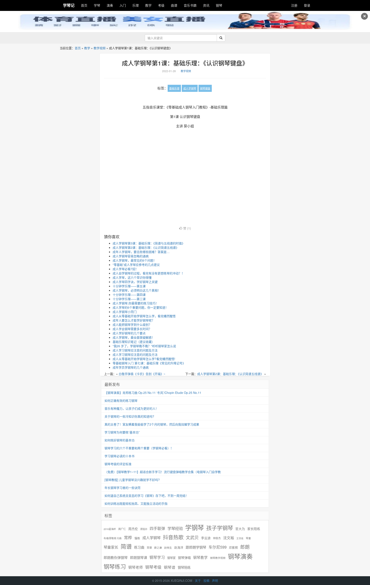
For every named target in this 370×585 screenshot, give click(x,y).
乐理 (135, 5)
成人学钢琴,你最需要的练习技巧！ (135, 303)
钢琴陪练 (184, 567)
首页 (84, 5)
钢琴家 (171, 558)
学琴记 (69, 5)
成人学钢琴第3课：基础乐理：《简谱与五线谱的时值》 (149, 243)
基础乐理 (174, 88)
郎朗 (245, 546)
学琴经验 (175, 528)
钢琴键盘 (205, 88)
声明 (215, 580)
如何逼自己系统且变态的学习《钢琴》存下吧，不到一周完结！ (146, 495)
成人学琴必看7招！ (125, 269)
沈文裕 (228, 537)
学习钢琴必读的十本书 (119, 456)
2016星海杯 (110, 529)
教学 (148, 5)
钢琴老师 (135, 567)
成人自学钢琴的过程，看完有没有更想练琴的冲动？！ (149, 273)
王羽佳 (239, 538)
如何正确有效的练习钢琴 (120, 400)
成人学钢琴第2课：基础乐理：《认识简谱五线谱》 (146, 247)
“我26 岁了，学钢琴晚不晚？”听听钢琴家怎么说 (144, 346)
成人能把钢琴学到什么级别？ (132, 324)
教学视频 (100, 48)
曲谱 (174, 5)
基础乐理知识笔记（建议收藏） (134, 341)
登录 (307, 5)
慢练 (137, 538)
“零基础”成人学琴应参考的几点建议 (136, 264)
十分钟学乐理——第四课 (129, 294)
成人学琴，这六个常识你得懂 (132, 277)
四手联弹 (157, 528)
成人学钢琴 (189, 88)
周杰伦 (133, 528)
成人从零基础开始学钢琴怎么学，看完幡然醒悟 (144, 316)
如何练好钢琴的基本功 (119, 440)
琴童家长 (111, 547)
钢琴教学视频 (217, 558)
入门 (122, 5)
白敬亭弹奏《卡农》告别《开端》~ (142, 374)
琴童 (248, 538)
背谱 (149, 547)
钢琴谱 (169, 567)
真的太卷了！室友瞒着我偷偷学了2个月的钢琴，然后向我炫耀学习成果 (151, 424)
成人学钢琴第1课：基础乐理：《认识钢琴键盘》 (185, 63)
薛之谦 (158, 547)
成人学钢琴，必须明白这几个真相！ (137, 290)
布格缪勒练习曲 (113, 538)
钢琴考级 (153, 567)
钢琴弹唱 (184, 557)
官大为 (240, 528)
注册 (294, 5)
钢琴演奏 (240, 556)
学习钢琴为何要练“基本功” (122, 432)
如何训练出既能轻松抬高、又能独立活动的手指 (135, 503)
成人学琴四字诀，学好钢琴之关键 (135, 282)
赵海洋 (178, 547)
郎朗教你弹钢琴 (116, 557)
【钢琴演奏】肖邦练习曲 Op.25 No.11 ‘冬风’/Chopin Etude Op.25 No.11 (152, 392)
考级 (161, 5)
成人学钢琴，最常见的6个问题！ (134, 260)
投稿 (206, 580)
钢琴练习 (115, 566)
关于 (198, 580)
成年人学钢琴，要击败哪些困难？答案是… (141, 252)
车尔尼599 (218, 547)
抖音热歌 (173, 537)
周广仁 (122, 529)
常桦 (128, 537)
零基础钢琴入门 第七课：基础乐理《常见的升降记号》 (149, 363)
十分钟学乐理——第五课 (129, 286)
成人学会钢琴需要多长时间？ (132, 329)
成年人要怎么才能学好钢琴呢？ (134, 320)
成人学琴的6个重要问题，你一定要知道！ (140, 307)
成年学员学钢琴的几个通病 (131, 367)
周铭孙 (143, 529)
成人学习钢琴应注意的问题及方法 (135, 350)
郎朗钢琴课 (138, 557)
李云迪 (206, 538)
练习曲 (139, 547)
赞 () (187, 228)
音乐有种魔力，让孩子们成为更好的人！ (131, 408)
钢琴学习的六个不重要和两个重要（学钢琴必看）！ (138, 448)
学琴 (97, 5)
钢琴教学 (200, 557)
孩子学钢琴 (219, 527)
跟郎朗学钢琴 (196, 547)
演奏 (110, 5)
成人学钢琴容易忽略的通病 (131, 256)
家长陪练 (253, 528)
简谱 (126, 546)
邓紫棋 (233, 547)
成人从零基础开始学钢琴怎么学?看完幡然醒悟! (144, 359)
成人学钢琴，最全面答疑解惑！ (134, 337)
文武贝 (192, 537)
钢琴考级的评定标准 (117, 464)
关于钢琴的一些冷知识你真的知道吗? (129, 416)
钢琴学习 (157, 557)
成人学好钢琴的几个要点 (129, 333)
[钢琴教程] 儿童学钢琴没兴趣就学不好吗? (132, 480)
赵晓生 (168, 547)
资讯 (206, 5)
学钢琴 (194, 527)
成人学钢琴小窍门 (125, 312)
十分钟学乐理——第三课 (129, 299)
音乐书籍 (190, 5)
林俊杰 (217, 538)
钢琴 (219, 5)
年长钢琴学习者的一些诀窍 (122, 487)
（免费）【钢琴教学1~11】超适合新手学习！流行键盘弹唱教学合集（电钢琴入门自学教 (162, 472)
